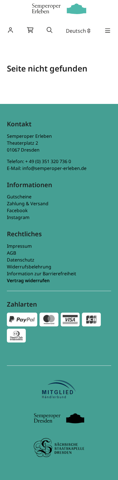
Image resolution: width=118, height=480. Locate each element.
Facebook (17, 210)
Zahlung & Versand (27, 203)
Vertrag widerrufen (28, 280)
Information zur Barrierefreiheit (41, 273)
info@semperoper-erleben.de (54, 168)
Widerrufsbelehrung (29, 267)
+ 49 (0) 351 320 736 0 (48, 161)
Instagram (18, 217)
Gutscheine (19, 196)
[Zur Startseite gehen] (59, 8)
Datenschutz (20, 260)
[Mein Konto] (10, 31)
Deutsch (76, 30)
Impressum (19, 246)
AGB (11, 253)
